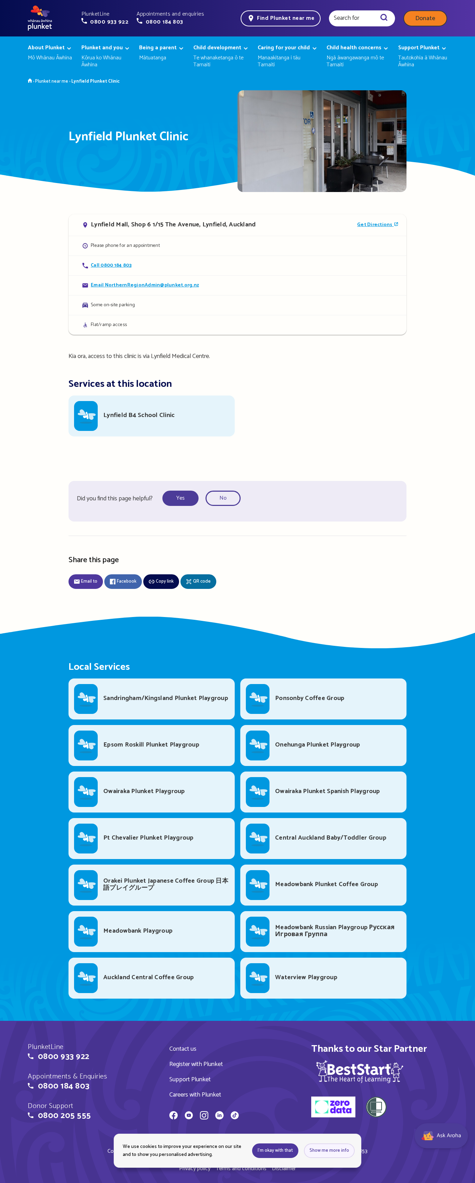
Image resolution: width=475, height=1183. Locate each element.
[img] (359, 1071)
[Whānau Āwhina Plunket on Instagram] (204, 1116)
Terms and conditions (241, 1168)
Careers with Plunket (195, 1095)
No (223, 498)
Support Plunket (190, 1079)
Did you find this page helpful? (115, 498)
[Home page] (40, 18)
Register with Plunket (196, 1064)
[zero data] (333, 1108)
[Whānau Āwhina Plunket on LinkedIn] (219, 1116)
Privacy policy (194, 1168)
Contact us (182, 1049)
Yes (180, 498)
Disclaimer (284, 1168)
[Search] (384, 18)
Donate (425, 18)
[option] (182, 498)
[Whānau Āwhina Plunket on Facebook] (173, 1116)
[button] (104, 18)
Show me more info (329, 1150)
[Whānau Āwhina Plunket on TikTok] (235, 1116)
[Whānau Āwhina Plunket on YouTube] (189, 1116)
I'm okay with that (275, 1150)
